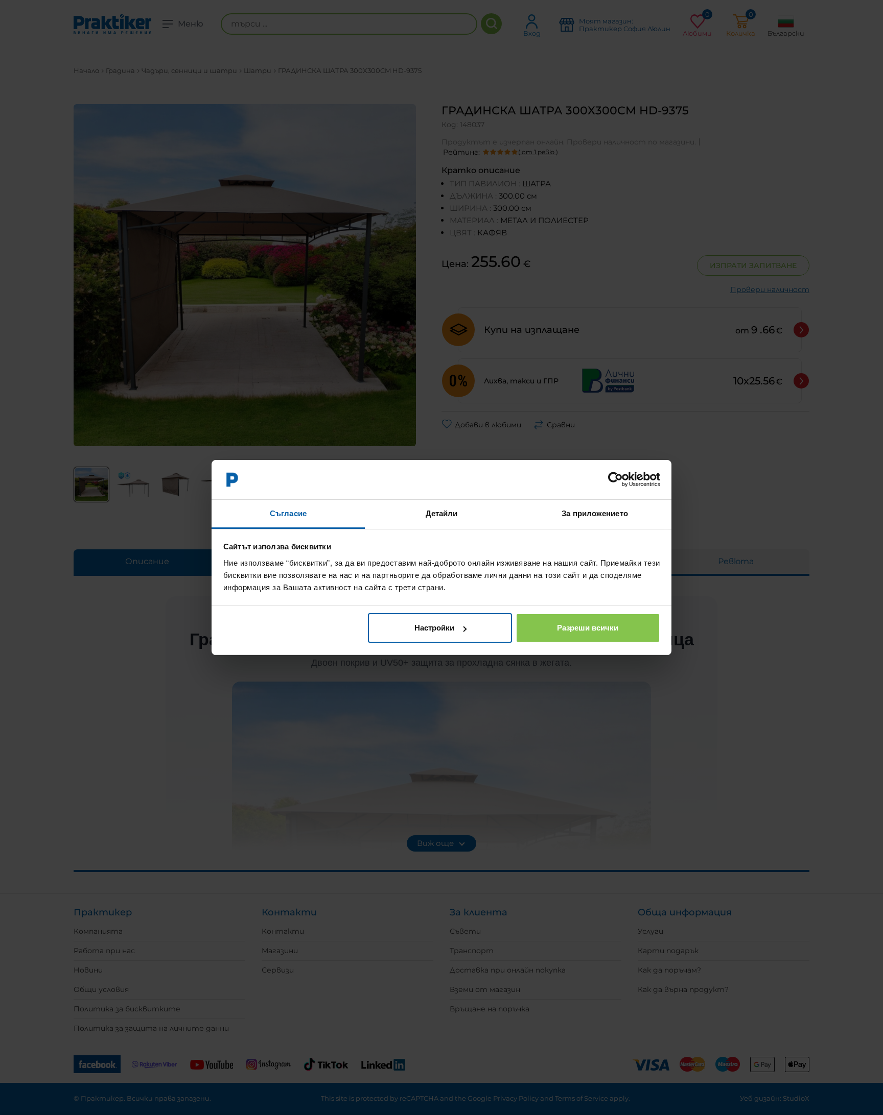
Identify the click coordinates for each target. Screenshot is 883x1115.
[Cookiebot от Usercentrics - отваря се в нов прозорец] (615, 480)
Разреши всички (587, 627)
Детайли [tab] (442, 513)
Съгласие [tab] (288, 513)
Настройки (434, 627)
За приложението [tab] (595, 513)
